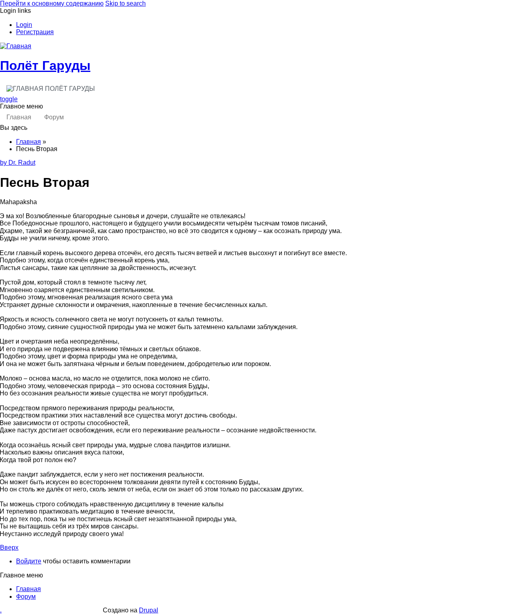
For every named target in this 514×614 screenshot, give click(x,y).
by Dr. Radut (17, 162)
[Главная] (15, 46)
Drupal (148, 610)
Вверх (9, 547)
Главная (18, 117)
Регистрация (35, 32)
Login (24, 24)
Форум (54, 117)
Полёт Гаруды (45, 65)
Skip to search (125, 3)
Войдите (28, 561)
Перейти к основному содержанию (52, 3)
